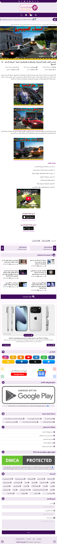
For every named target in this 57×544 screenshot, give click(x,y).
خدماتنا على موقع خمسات (34, 418)
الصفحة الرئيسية (53, 24)
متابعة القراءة (7, 345)
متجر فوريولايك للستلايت (47, 432)
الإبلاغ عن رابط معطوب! (11, 422)
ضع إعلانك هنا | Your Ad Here (30, 422)
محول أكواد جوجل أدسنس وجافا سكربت (13, 418)
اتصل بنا (29, 538)
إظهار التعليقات (27, 297)
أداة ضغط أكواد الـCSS (48, 422)
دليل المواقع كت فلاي (48, 442)
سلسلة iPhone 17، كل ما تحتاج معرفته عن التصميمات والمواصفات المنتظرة (30, 19)
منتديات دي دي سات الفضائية (46, 435)
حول (34, 538)
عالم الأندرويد (35, 241)
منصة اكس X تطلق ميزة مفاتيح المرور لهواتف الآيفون (11, 283)
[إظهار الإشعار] (2, 541)
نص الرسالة (49, 517)
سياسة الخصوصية (20, 538)
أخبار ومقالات (50, 345)
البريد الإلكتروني (49, 510)
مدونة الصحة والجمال (48, 439)
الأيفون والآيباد (45, 24)
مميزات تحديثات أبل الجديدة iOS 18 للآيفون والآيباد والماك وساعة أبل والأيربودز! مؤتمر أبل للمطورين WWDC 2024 (10, 273)
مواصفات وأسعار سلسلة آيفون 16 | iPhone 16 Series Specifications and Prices (38, 272)
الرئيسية (39, 538)
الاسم (51, 503)
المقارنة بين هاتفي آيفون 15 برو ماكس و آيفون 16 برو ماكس (10, 261)
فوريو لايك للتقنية (20, 542)
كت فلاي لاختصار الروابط (47, 446)
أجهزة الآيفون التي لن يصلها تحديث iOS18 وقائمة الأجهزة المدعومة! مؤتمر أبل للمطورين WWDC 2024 (38, 285)
